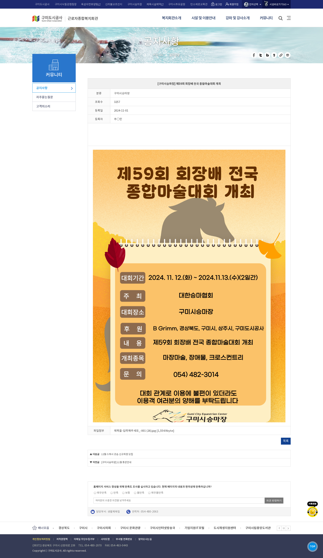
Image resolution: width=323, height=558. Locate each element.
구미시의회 (83, 528)
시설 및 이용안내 (203, 18)
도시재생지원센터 (204, 528)
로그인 (218, 4)
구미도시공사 (42, 4)
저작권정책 (62, 539)
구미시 (63, 528)
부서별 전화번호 (124, 539)
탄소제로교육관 (198, 4)
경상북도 (265, 528)
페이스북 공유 (254, 55)
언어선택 (253, 4)
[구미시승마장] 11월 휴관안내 (116, 462)
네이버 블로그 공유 (267, 55)
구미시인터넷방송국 (142, 528)
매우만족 (102, 492)
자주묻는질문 (44, 97)
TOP (312, 546)
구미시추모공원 (176, 4)
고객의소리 (43, 106)
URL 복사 (281, 55)
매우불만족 (157, 492)
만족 (115, 492)
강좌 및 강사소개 (237, 18)
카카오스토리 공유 (274, 55)
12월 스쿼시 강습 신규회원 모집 (117, 454)
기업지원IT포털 (174, 528)
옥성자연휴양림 (89, 4)
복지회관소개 (171, 18)
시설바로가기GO (278, 4)
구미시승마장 (134, 4)
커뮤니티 (266, 18)
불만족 (140, 492)
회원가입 (234, 4)
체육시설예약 (154, 4)
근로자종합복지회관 (83, 18)
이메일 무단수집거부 (84, 539)
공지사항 (41, 88)
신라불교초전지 (113, 4)
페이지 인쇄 (288, 55)
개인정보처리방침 (41, 539)
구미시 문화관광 (110, 528)
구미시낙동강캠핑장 (66, 4)
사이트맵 (289, 18)
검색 (281, 18)
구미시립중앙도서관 (237, 528)
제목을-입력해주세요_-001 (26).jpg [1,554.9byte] (144, 430)
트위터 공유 (261, 55)
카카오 (312, 509)
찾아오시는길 (145, 539)
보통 (127, 492)
